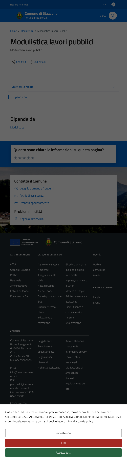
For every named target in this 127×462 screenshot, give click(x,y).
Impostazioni (63, 433)
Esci (63, 442)
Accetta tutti (63, 452)
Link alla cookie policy (80, 421)
